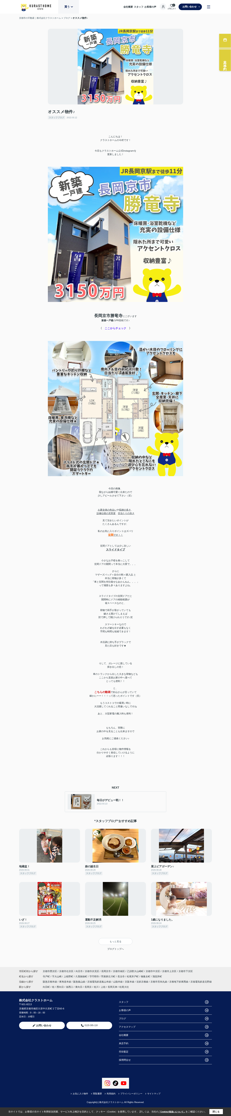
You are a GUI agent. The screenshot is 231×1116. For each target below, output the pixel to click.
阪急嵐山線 (79, 981)
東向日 (78, 987)
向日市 (79, 971)
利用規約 (111, 1093)
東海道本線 (65, 981)
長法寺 (121, 976)
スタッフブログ (56, 117)
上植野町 (69, 976)
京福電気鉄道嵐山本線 (99, 981)
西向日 (60, 987)
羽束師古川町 (108, 976)
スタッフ (138, 6)
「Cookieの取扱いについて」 (172, 1112)
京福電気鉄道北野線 (201, 981)
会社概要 (128, 6)
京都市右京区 (66, 971)
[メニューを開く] (208, 7)
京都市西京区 (50, 971)
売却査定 (123, 1051)
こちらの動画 (102, 692)
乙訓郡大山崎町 (135, 971)
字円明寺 (94, 976)
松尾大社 (124, 987)
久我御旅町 (81, 976)
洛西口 (69, 987)
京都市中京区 (153, 971)
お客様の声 (150, 6)
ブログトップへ (115, 949)
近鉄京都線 (142, 981)
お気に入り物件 (80, 1093)
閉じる (216, 1111)
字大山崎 (57, 976)
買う (67, 6)
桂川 (96, 987)
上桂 (103, 987)
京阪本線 (130, 981)
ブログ (122, 1018)
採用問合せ (125, 1060)
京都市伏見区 (92, 971)
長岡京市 (106, 971)
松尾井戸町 (133, 976)
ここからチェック (115, 328)
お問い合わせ (189, 6)
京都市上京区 (169, 971)
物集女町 (146, 976)
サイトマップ (153, 1093)
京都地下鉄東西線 (179, 981)
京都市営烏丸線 (159, 981)
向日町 (46, 987)
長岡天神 (112, 987)
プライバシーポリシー (131, 1093)
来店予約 (123, 1043)
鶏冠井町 (157, 976)
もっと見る (115, 941)
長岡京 (88, 987)
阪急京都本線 (50, 981)
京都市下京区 (186, 971)
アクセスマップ (127, 1026)
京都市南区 (119, 971)
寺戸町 (47, 976)
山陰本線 (118, 981)
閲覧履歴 (97, 1093)
